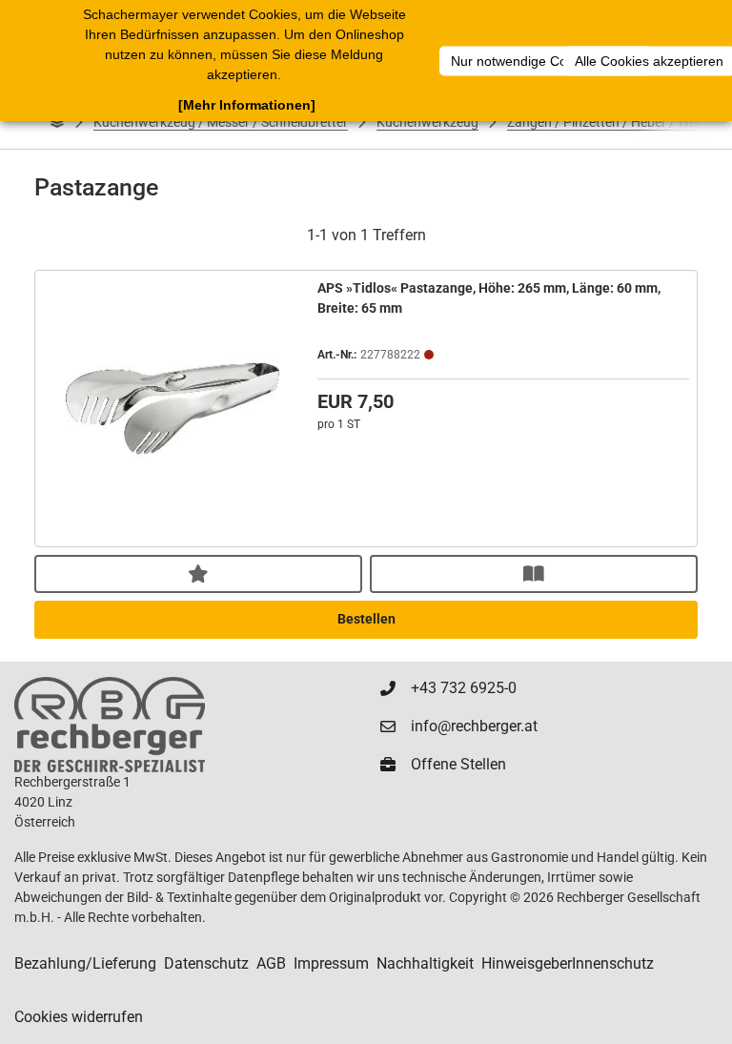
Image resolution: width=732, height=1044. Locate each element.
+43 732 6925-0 (464, 688)
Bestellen (366, 618)
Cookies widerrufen (78, 1017)
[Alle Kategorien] (57, 122)
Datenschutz (206, 963)
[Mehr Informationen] (246, 105)
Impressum (331, 963)
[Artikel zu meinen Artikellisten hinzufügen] (198, 574)
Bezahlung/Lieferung (85, 963)
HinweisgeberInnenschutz (567, 963)
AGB (271, 963)
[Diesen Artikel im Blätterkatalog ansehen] (534, 574)
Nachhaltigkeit (425, 963)
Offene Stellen (458, 764)
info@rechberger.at (474, 726)
